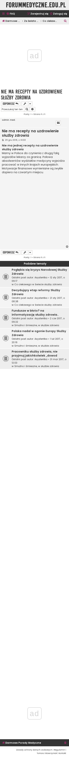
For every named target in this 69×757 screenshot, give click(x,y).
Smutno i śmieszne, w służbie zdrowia (36, 325)
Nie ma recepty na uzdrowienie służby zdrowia (31, 95)
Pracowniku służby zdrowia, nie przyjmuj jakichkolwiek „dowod (35, 353)
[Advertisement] (34, 209)
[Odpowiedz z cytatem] (58, 123)
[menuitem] (10, 13)
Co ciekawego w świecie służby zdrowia (38, 284)
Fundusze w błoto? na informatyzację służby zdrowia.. (35, 313)
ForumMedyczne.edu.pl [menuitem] (36, 5)
